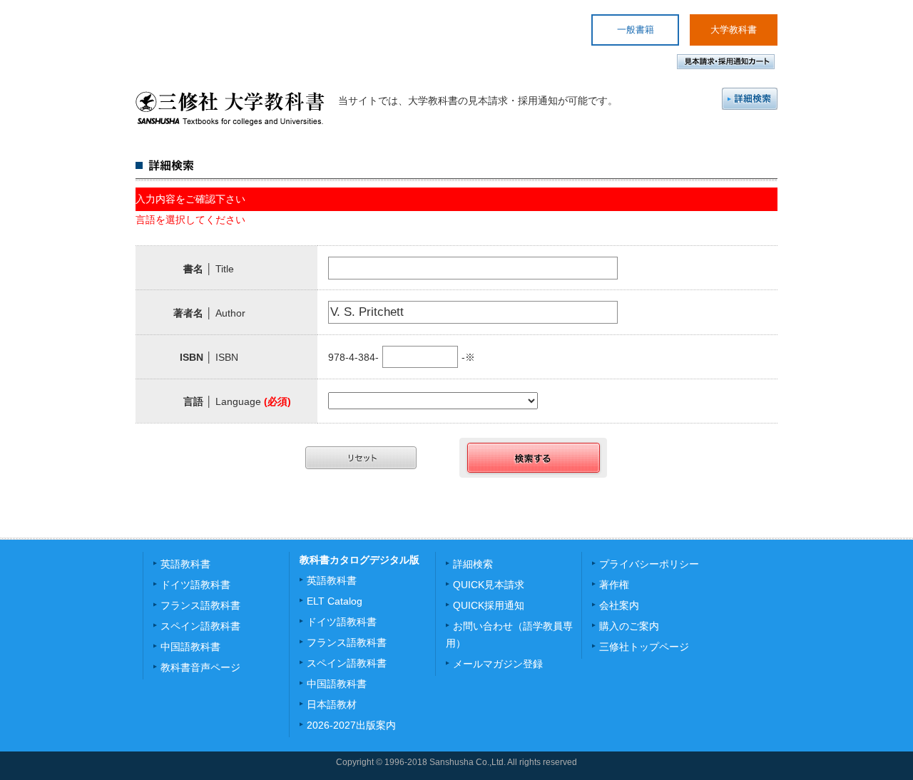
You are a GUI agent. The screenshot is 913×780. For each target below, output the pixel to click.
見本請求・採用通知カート (726, 61)
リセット (361, 457)
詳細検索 (749, 99)
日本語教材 (332, 704)
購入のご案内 (629, 626)
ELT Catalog (334, 601)
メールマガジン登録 (498, 663)
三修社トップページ (644, 646)
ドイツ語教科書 (195, 584)
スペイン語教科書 (200, 626)
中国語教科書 (190, 646)
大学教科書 (733, 29)
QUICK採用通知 (488, 605)
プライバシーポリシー (649, 564)
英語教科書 (185, 564)
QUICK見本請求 (488, 584)
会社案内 (619, 605)
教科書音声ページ (200, 667)
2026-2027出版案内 (351, 725)
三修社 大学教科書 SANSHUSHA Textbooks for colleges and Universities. (230, 108)
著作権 (614, 584)
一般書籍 (635, 29)
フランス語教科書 (200, 605)
